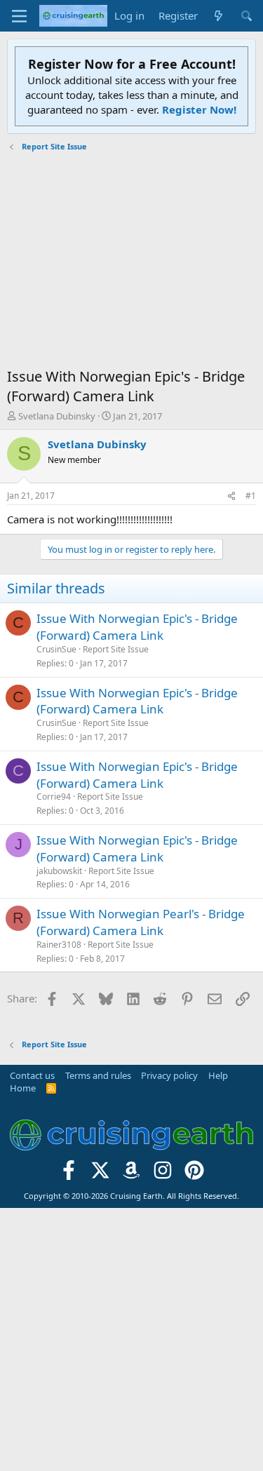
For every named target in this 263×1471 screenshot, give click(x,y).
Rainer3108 (58, 945)
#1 (250, 496)
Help (218, 1075)
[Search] (246, 16)
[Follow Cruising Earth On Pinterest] (194, 1174)
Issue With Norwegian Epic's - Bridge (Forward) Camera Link (137, 626)
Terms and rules (98, 1075)
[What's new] (218, 16)
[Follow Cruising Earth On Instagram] (163, 1174)
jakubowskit (59, 871)
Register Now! (199, 109)
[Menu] (19, 16)
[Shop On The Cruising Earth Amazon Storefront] (131, 1174)
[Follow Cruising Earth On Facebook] (69, 1174)
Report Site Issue (116, 649)
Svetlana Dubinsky (56, 416)
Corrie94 (53, 796)
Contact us (32, 1075)
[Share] (231, 496)
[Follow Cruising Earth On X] (100, 1174)
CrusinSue (56, 649)
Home (23, 1088)
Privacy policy (169, 1075)
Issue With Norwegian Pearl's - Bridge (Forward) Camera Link (140, 922)
